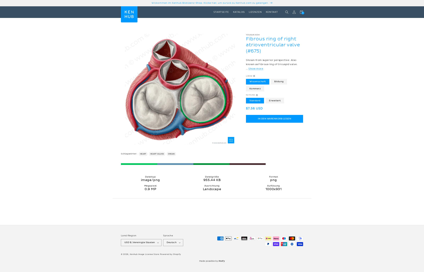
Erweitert (275, 100)
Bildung (279, 81)
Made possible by (212, 261)
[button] (287, 12)
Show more (255, 68)
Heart (143, 154)
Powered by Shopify (170, 254)
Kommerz (255, 88)
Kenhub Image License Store (144, 254)
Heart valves (157, 154)
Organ (171, 154)
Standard (255, 100)
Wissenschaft (257, 81)
